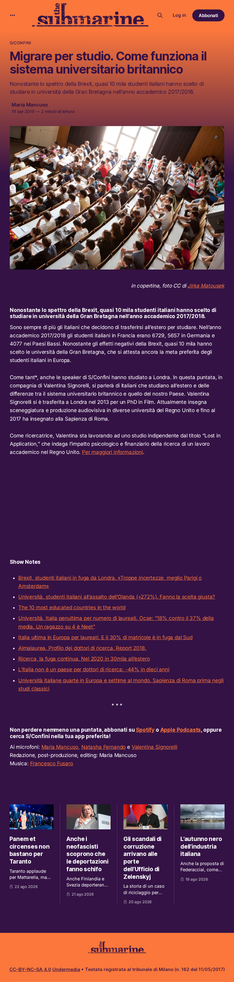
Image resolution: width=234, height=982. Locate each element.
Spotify (145, 730)
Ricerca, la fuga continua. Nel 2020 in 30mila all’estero (84, 659)
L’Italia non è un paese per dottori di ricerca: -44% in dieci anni (93, 669)
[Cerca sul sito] (160, 15)
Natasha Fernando (103, 747)
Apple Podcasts (180, 730)
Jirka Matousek (205, 286)
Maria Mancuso (30, 105)
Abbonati (208, 15)
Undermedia (66, 969)
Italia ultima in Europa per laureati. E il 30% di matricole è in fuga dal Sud (105, 637)
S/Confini (20, 42)
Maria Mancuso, (60, 747)
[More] (12, 15)
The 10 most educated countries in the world (72, 607)
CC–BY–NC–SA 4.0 (30, 969)
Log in (179, 15)
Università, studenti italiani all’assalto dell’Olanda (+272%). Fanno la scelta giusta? (116, 597)
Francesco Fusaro (51, 763)
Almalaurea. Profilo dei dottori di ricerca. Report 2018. (82, 648)
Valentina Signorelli (154, 747)
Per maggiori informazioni (112, 452)
